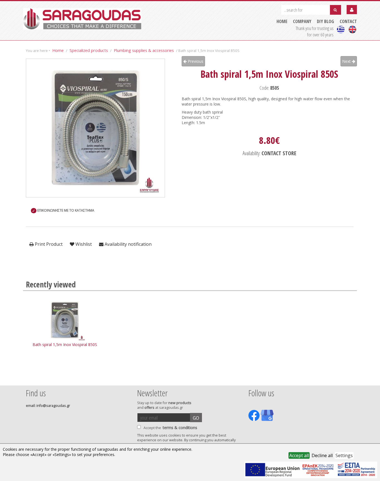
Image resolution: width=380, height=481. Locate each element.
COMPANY (302, 21)
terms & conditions (180, 427)
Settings (344, 455)
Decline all (322, 455)
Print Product (48, 244)
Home (58, 50)
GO (196, 418)
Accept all (299, 455)
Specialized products (89, 50)
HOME (282, 21)
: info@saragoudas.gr (48, 405)
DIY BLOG (325, 21)
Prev (28, 378)
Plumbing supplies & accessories (144, 50)
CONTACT (348, 21)
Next (347, 61)
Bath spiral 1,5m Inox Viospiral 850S (65, 344)
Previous (195, 61)
